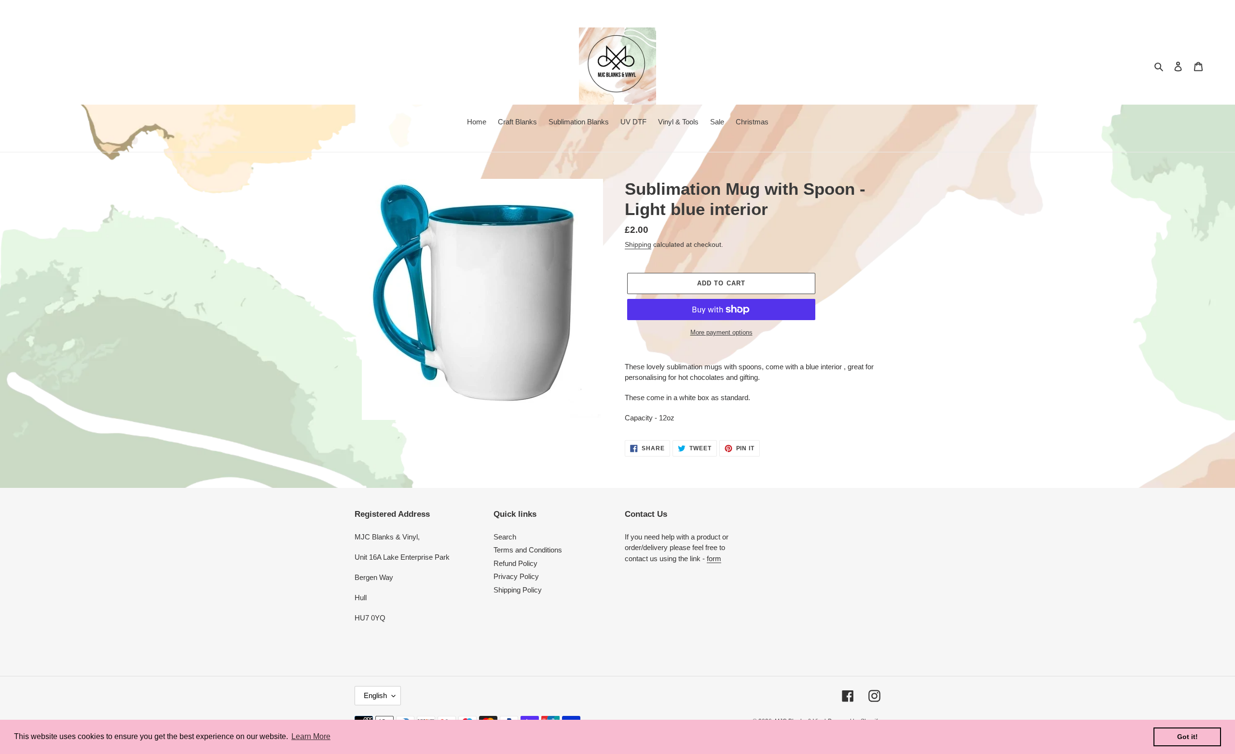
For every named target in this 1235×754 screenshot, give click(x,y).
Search (505, 537)
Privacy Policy (516, 576)
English (375, 695)
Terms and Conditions (528, 550)
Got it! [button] (1187, 737)
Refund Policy (515, 563)
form (714, 558)
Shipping (638, 244)
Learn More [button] (310, 736)
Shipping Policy (518, 590)
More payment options (721, 332)
